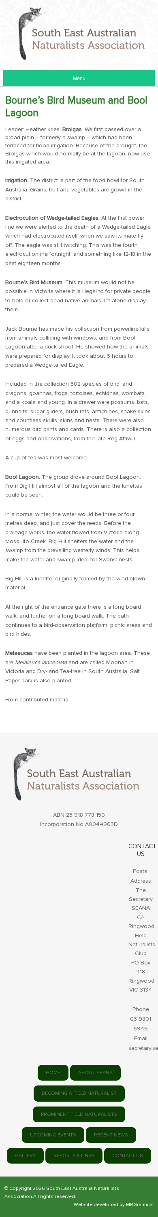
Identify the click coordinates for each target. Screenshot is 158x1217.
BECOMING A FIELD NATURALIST (79, 1093)
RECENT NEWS (111, 1135)
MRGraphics (140, 1205)
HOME (53, 1073)
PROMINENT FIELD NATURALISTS (79, 1114)
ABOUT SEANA (95, 1073)
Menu (79, 77)
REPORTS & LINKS (73, 1156)
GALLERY (25, 1156)
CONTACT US (127, 1156)
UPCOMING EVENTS (53, 1135)
